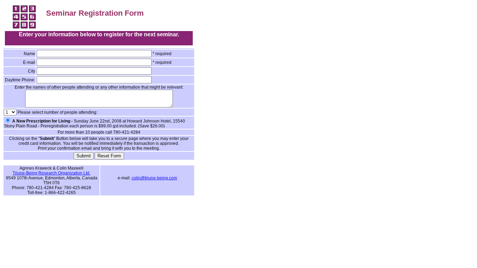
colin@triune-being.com (154, 178)
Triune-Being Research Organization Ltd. (51, 173)
